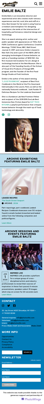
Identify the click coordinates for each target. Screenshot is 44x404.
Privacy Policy (8, 342)
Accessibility (7, 347)
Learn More (6, 223)
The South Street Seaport (13, 200)
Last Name (6, 377)
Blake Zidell (36, 326)
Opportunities (8, 336)
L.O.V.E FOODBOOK (10, 81)
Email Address (7, 363)
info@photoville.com (25, 318)
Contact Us (7, 339)
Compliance (7, 345)
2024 (15, 203)
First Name (6, 370)
